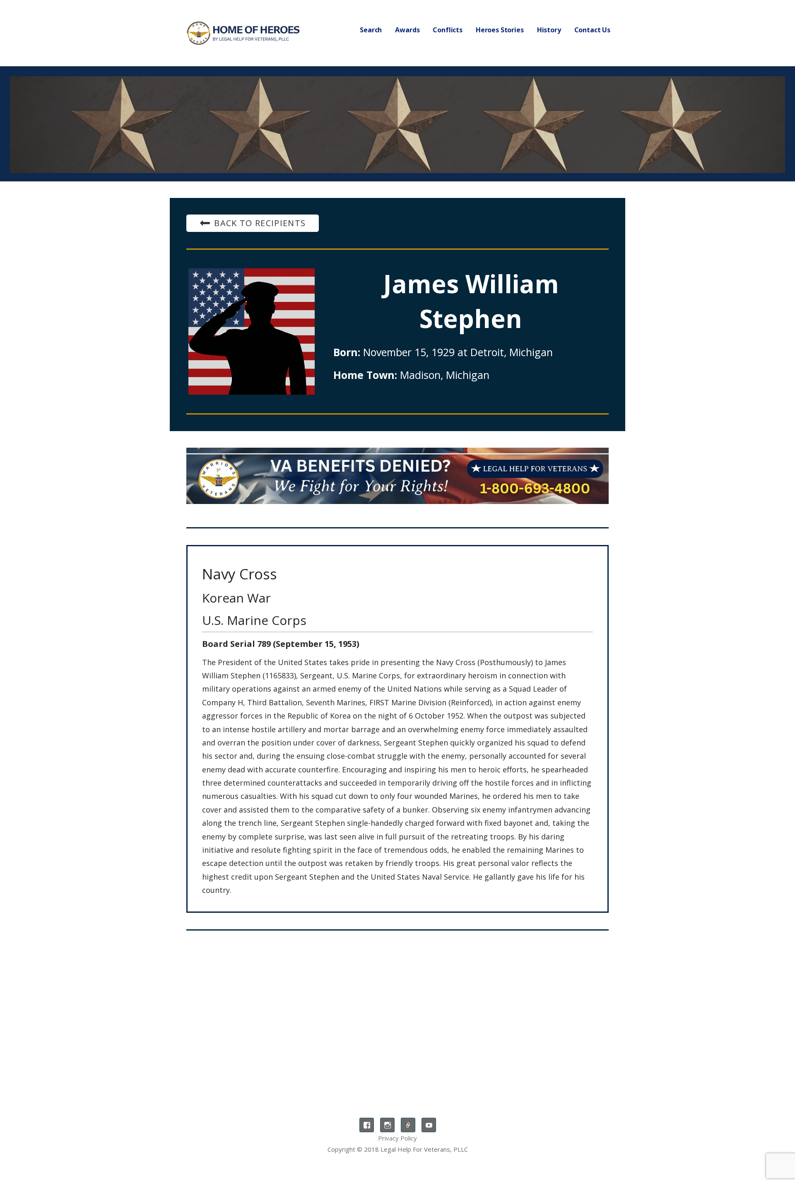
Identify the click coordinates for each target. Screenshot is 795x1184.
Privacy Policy (397, 1138)
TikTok (408, 1125)
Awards (407, 29)
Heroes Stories (500, 29)
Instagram (387, 1125)
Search (371, 29)
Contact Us (592, 29)
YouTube (429, 1125)
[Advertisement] (397, 1005)
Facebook (366, 1125)
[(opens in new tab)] (397, 476)
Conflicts (448, 29)
